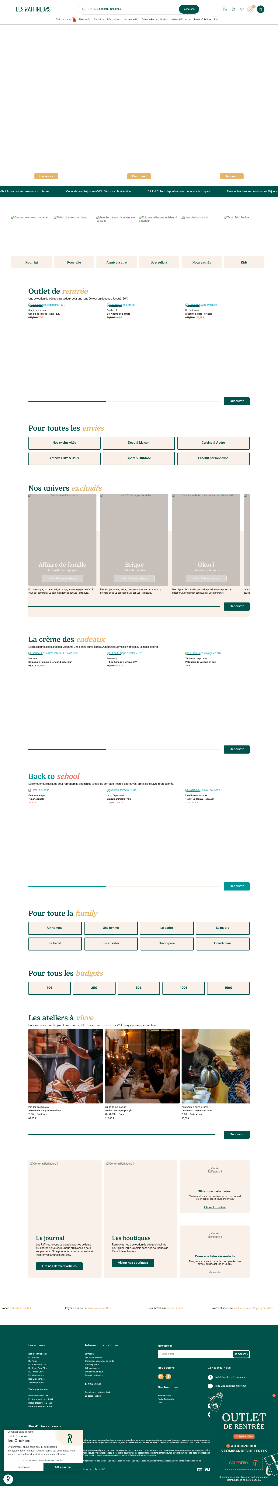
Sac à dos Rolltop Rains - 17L (44, 314)
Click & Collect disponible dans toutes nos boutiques (176, 191)
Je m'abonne (241, 1354)
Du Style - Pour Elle (37, 1368)
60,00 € (185, 1118)
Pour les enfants (35, 1376)
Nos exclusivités (131, 19)
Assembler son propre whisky (44, 1111)
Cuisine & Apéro (149, 19)
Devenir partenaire (94, 1376)
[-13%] (144, 790)
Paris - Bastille (164, 1396)
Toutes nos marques (38, 1389)
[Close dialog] (274, 1395)
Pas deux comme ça (38, 1107)
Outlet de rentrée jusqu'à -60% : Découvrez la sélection (95, 191)
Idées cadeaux (113, 19)
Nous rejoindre (92, 1365)
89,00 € (32, 1118)
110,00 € (33, 318)
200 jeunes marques (106, 1443)
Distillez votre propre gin (118, 1111)
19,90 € (119, 803)
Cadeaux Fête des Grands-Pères (147, 1461)
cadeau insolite (152, 1440)
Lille (160, 1403)
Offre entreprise (92, 1368)
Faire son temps (36, 795)
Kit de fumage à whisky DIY (122, 662)
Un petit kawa (192, 310)
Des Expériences (36, 1379)
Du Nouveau (34, 1358)
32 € (187, 666)
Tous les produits (36, 1383)
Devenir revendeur (94, 1372)
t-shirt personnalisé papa (93, 1451)
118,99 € (199, 318)
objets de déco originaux (193, 1451)
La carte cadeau (93, 1396)
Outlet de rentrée (64, 19)
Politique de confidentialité (92, 1469)
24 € (196, 803)
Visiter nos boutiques (133, 1263)
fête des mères (209, 1453)
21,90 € (111, 318)
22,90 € (111, 803)
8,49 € (118, 318)
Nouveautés (84, 19)
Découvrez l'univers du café (197, 1111)
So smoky (112, 659)
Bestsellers (99, 19)
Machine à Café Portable (198, 314)
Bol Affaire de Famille (118, 314)
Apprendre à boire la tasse (195, 1107)
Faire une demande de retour (230, 1386)
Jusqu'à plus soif (115, 795)
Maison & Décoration (181, 19)
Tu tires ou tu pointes (196, 659)
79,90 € (111, 666)
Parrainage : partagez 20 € (97, 1392)
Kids (216, 19)
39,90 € (32, 803)
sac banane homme (168, 1451)
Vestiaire (164, 19)
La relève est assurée (196, 795)
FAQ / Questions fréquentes (230, 1377)
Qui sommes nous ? (94, 1358)
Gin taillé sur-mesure (115, 1107)
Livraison (89, 1354)
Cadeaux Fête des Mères (94, 1461)
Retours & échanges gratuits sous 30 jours (249, 191)
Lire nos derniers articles (59, 1266)
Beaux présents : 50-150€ (40, 1403)
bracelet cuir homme (144, 1451)
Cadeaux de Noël (193, 1461)
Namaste (32, 659)
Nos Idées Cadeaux (37, 1354)
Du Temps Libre (35, 1372)
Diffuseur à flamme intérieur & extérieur (50, 662)
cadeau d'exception (172, 1440)
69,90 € (119, 666)
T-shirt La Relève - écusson (199, 799)
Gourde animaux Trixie (119, 799)
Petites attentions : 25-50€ (40, 1399)
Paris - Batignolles (166, 1399)
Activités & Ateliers (202, 19)
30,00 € (189, 803)
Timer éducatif (36, 799)
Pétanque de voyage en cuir (200, 662)
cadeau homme (110, 1440)
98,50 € (32, 666)
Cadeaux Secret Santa (173, 1461)
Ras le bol (112, 310)
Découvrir (139, 176)
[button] (244, 1463)
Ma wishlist (214, 1272)
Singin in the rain (37, 310)
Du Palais (32, 1361)
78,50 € (41, 666)
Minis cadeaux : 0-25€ (38, 1396)
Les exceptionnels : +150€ (40, 1407)
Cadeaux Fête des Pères (119, 1461)
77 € (40, 318)
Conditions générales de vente (99, 1361)
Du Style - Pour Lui (37, 1365)
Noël (185, 1453)
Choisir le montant (215, 1207)
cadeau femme (135, 1440)
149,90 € (190, 318)
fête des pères (195, 1453)
